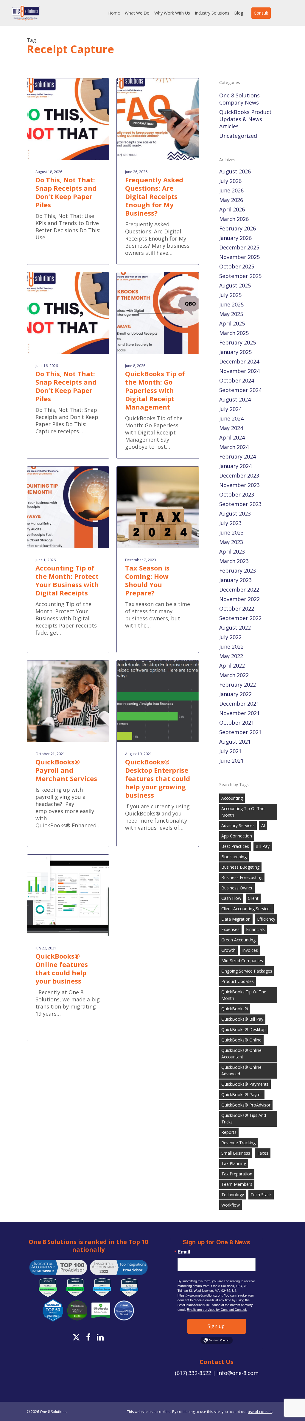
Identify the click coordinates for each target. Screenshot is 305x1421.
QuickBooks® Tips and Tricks (243, 1118)
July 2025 (230, 294)
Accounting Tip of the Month (242, 812)
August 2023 (235, 513)
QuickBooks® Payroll (241, 1094)
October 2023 (236, 494)
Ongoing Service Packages (246, 971)
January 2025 (235, 351)
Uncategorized (238, 135)
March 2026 (234, 218)
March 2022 (234, 675)
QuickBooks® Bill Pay (242, 1019)
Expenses (230, 929)
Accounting (232, 798)
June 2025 (231, 304)
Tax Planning (233, 1163)
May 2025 (231, 313)
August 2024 (235, 399)
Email (184, 1251)
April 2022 (232, 665)
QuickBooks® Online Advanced (241, 1070)
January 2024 (235, 466)
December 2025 (239, 247)
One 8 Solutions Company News (239, 99)
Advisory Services (238, 825)
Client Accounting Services (246, 908)
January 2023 (235, 580)
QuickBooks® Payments (245, 1084)
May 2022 (231, 656)
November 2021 (239, 713)
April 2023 (232, 551)
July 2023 (230, 523)
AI (263, 825)
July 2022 (230, 637)
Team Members (236, 1184)
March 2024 (234, 447)
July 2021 (230, 751)
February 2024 (237, 456)
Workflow (230, 1205)
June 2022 (231, 646)
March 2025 (234, 332)
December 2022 (239, 589)
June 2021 (231, 760)
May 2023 (231, 542)
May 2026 (231, 199)
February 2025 (237, 342)
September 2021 (240, 732)
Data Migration (235, 919)
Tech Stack (261, 1194)
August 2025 (235, 285)
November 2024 (239, 370)
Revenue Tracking (238, 1142)
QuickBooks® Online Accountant (241, 1053)
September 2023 (240, 504)
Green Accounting (238, 940)
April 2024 (232, 437)
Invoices (250, 950)
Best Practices (235, 846)
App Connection (236, 836)
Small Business (235, 1153)
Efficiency (266, 919)
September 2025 (240, 275)
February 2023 (237, 570)
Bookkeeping (234, 856)
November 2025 (239, 256)
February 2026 (237, 228)
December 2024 (239, 361)
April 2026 (232, 209)
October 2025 (236, 266)
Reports (228, 1132)
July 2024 (230, 408)
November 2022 (239, 599)
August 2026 (235, 171)
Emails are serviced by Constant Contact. (217, 1309)
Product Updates (237, 981)
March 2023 (234, 561)
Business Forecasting (241, 877)
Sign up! (216, 1326)
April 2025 (232, 323)
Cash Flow (231, 898)
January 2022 (235, 694)
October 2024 (236, 380)
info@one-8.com (238, 1372)
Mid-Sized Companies (242, 960)
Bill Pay (263, 846)
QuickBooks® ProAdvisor (245, 1105)
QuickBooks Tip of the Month (243, 995)
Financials (255, 929)
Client (253, 898)
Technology (232, 1194)
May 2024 (231, 427)
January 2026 (235, 237)
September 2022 (240, 618)
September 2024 (240, 389)
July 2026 (230, 180)
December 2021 (239, 703)
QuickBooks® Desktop (243, 1029)
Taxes (262, 1153)
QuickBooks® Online (241, 1040)
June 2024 (231, 418)
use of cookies (260, 1411)
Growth (228, 950)
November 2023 (239, 485)
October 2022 (236, 608)
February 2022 (237, 684)
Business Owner (237, 888)
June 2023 (231, 532)
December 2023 (239, 475)
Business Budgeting (240, 867)
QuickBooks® (234, 1008)
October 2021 (236, 722)
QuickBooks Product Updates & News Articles (245, 119)
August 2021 (235, 741)
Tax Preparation (236, 1174)
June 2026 (231, 190)
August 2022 (235, 627)
